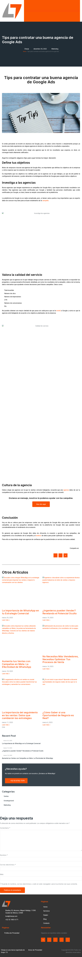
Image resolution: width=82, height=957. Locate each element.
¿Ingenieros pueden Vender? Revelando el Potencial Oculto (59, 612)
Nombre (4, 855)
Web (1, 874)
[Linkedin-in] (62, 940)
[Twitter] (49, 940)
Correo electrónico (8, 865)
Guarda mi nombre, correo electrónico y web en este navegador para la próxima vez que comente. (39, 884)
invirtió (58, 310)
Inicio (24, 51)
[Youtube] (68, 940)
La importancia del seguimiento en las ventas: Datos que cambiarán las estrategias (20, 715)
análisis (39, 535)
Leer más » (6, 620)
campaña (45, 200)
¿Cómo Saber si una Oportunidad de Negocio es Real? (58, 715)
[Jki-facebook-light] (43, 940)
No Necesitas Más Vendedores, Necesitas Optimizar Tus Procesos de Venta (60, 659)
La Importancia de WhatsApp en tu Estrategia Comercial (20, 612)
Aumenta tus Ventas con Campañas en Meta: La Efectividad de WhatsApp (16, 664)
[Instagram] (55, 940)
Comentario (5, 828)
